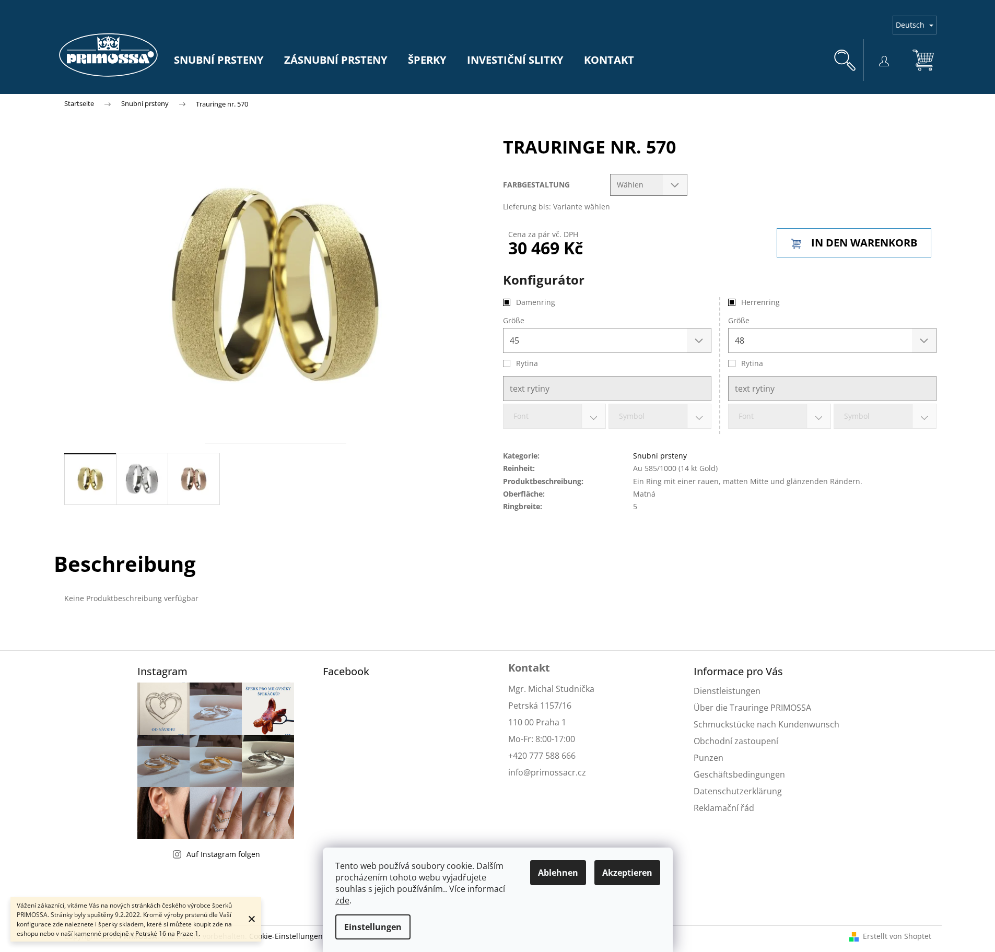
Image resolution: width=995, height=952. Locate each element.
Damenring (535, 302)
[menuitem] (218, 60)
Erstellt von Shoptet (897, 936)
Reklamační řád (724, 808)
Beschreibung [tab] (125, 563)
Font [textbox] (746, 416)
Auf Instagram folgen (223, 854)
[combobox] (779, 416)
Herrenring (760, 302)
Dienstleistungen (727, 691)
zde (342, 900)
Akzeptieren (627, 872)
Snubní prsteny (660, 456)
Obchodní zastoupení (736, 741)
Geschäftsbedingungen (739, 774)
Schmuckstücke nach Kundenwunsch (766, 724)
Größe (739, 320)
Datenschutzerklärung (738, 791)
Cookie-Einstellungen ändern (299, 936)
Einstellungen (373, 927)
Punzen (708, 757)
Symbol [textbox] (857, 416)
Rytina (752, 363)
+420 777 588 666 (542, 755)
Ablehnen (558, 872)
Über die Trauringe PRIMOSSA (752, 707)
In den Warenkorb (864, 243)
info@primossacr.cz (547, 772)
